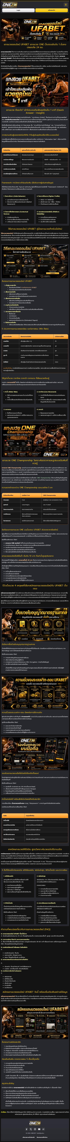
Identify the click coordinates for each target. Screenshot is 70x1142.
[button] (66, 5)
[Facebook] (26, 1129)
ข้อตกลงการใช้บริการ (42, 1137)
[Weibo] (43, 1129)
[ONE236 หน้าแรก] (35, 1123)
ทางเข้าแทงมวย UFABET (29, 287)
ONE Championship (44, 478)
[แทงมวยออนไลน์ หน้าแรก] (32, 4)
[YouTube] (39, 1129)
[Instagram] (35, 1129)
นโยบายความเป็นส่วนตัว (29, 1137)
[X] (30, 1129)
